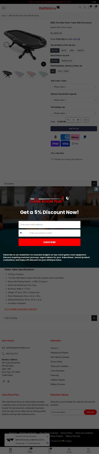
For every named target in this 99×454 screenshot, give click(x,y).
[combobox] (24, 233)
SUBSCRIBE (49, 242)
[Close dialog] (96, 189)
